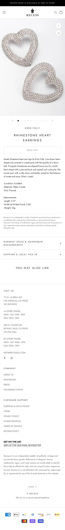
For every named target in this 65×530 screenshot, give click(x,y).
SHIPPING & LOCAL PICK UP (20, 254)
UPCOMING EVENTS (13, 389)
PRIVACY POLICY (11, 416)
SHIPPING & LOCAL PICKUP (16, 406)
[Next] (52, 120)
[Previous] (12, 120)
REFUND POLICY (11, 431)
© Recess (32, 493)
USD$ (31, 486)
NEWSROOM (10, 379)
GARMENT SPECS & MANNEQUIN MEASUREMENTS (23, 243)
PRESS (7, 384)
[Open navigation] (4, 12)
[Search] (55, 12)
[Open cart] (61, 12)
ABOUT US (8, 374)
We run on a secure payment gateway (32, 497)
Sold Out (32, 150)
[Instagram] (12, 358)
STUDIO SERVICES (12, 421)
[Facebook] (5, 358)
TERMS (7, 411)
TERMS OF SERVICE (13, 426)
